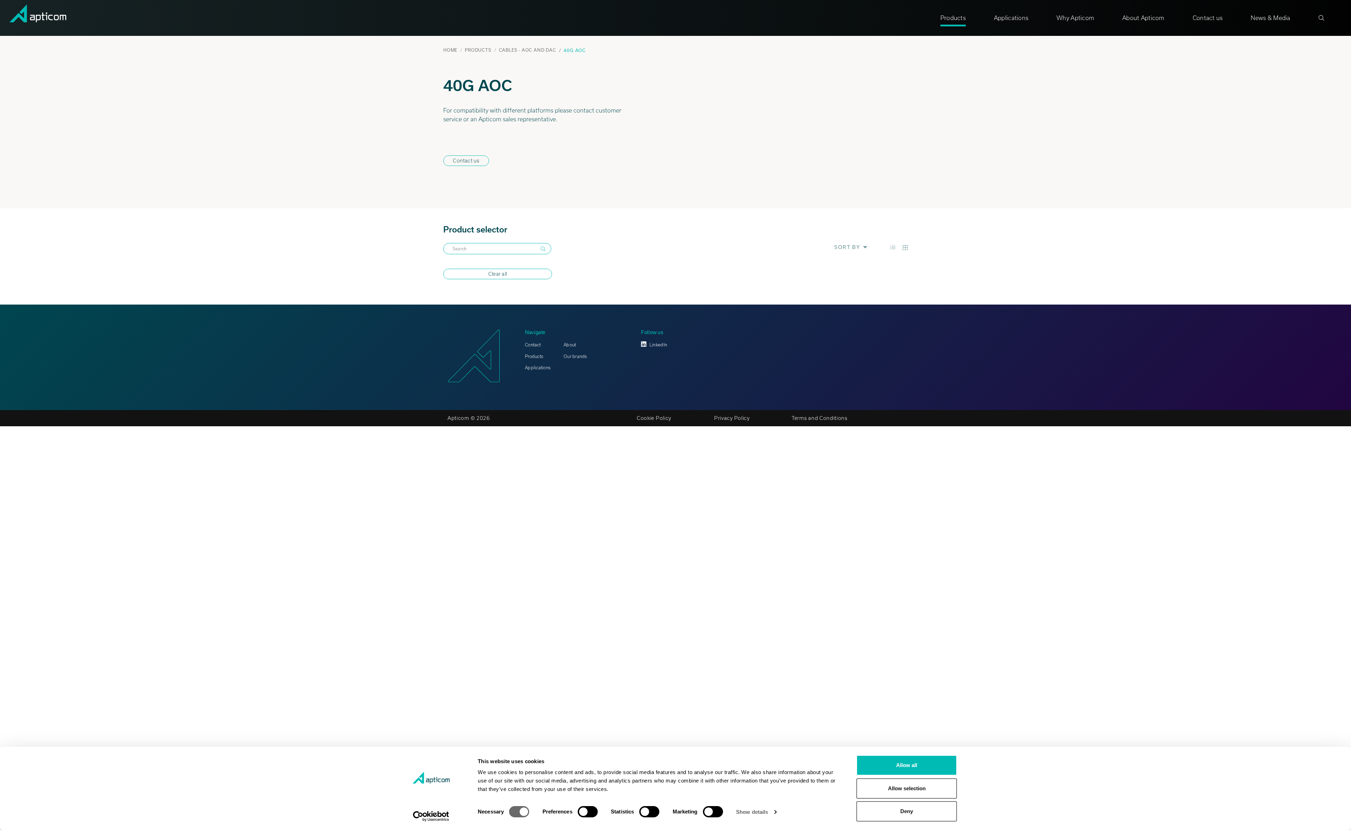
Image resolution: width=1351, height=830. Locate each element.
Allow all (906, 765)
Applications (1011, 18)
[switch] (588, 811)
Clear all (497, 274)
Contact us (1208, 18)
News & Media (1270, 18)
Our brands (575, 356)
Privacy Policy (732, 418)
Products (953, 18)
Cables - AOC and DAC (527, 49)
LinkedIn (658, 345)
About (570, 345)
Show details (752, 812)
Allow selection (907, 788)
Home (450, 49)
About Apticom (1143, 18)
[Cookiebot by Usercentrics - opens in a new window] (431, 816)
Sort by (848, 247)
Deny (906, 811)
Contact (533, 345)
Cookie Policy (654, 418)
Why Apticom (1075, 18)
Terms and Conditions (820, 418)
